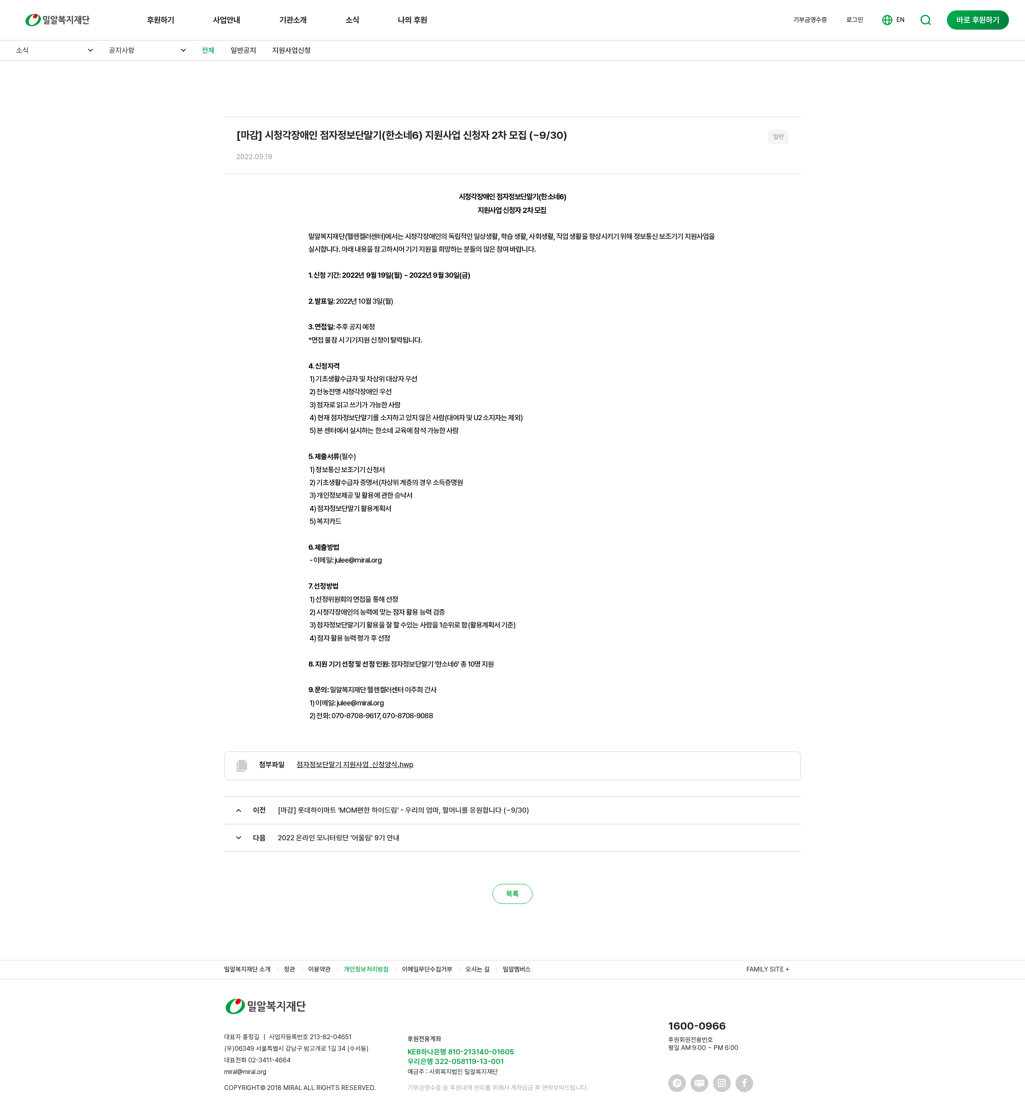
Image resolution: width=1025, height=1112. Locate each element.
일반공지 (243, 50)
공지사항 (122, 50)
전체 (208, 50)
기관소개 (293, 20)
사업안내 (226, 20)
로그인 (854, 20)
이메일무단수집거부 (427, 969)
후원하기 (160, 20)
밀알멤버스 (517, 969)
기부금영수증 (810, 20)
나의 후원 (412, 20)
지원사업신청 (291, 50)
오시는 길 (478, 969)
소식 (352, 20)
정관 (289, 969)
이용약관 (319, 969)
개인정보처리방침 (366, 969)
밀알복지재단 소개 (247, 969)
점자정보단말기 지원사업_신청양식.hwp (355, 764)
